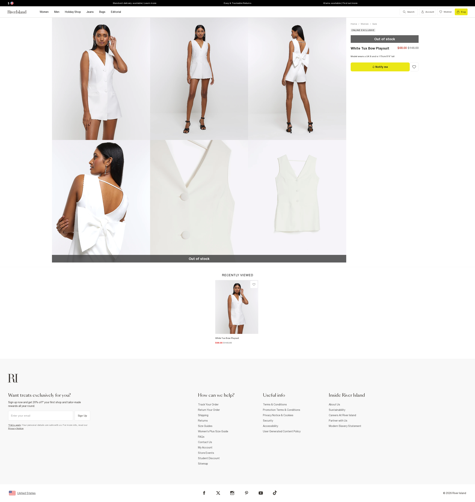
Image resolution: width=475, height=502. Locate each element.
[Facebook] (204, 493)
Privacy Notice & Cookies (278, 415)
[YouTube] (260, 493)
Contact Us (205, 442)
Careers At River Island (342, 415)
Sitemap (203, 463)
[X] (218, 493)
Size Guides (205, 426)
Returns (203, 420)
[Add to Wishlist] (414, 66)
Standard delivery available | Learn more (134, 3)
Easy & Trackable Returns (237, 3)
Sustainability (337, 409)
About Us (334, 404)
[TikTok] (275, 493)
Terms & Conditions (275, 404)
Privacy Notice (16, 428)
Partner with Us (338, 420)
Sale (374, 24)
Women (365, 24)
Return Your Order (209, 409)
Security (268, 420)
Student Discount (209, 458)
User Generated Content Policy (282, 431)
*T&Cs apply (14, 425)
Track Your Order (208, 404)
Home (354, 24)
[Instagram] (232, 493)
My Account (205, 447)
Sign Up (82, 415)
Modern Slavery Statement (345, 426)
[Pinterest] (246, 493)
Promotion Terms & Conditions (281, 409)
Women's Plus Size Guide (213, 431)
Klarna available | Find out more (340, 3)
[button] (101, 78)
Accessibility (270, 426)
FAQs (201, 436)
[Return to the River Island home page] (19, 11)
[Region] (11, 3)
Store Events (206, 452)
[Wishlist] (254, 284)
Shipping (203, 415)
